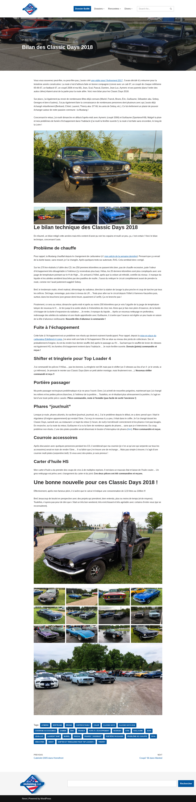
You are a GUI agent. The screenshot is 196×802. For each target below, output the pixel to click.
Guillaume (138, 731)
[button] (103, 8)
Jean (149, 731)
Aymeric (45, 725)
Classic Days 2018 (127, 725)
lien (129, 429)
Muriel (67, 736)
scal (153, 736)
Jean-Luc (39, 736)
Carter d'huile (83, 725)
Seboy (51, 742)
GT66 (127, 731)
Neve (24, 798)
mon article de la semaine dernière (120, 256)
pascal (77, 736)
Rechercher (186, 783)
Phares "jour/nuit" (93, 736)
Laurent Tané (53, 736)
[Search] (171, 8)
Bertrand (57, 725)
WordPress (46, 798)
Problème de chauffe (137, 736)
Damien (63, 731)
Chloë (96, 725)
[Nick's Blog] (30, 8)
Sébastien (39, 742)
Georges (117, 731)
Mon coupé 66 (42, 40)
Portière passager (114, 736)
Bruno (69, 725)
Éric (72, 731)
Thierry (101, 742)
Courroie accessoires (45, 731)
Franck (81, 731)
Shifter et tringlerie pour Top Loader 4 (76, 742)
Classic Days (109, 725)
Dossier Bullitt (82, 9)
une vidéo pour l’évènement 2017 (107, 80)
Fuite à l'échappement (99, 731)
